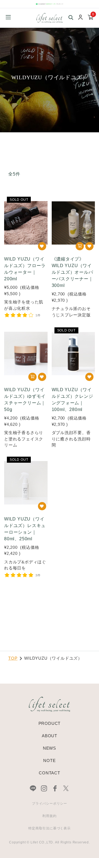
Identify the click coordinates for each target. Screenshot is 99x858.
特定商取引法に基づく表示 (49, 828)
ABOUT (49, 735)
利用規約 (49, 816)
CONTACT (49, 773)
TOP (12, 658)
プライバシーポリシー (49, 803)
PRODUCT (49, 723)
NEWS (49, 748)
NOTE (49, 760)
